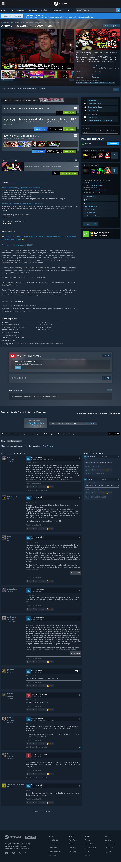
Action (90, 82)
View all (109, 389)
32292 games (11, 619)
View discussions (89, 213)
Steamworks (53, 848)
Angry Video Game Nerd (99, 190)
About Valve (73, 840)
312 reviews (10, 758)
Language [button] (35, 434)
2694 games (10, 756)
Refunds (87, 855)
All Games (4, 23)
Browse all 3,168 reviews (42, 811)
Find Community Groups (92, 216)
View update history (90, 206)
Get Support (109, 848)
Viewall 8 (114, 170)
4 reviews (10, 698)
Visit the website (89, 196)
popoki (9, 457)
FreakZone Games (98, 75)
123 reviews (10, 461)
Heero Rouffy (12, 496)
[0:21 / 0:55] (37, 49)
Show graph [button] (112, 434)
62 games (10, 696)
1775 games (10, 720)
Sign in (4, 88)
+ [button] (113, 82)
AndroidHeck (12, 589)
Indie (85, 82)
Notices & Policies (91, 848)
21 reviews (10, 499)
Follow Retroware (26, 361)
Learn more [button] (112, 144)
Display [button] (71, 434)
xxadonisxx (11, 617)
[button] (5, 10)
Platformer (79, 82)
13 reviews (10, 591)
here (48, 396)
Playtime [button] (61, 434)
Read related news (90, 209)
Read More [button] (75, 573)
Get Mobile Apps (110, 844)
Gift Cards (52, 855)
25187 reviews (11, 621)
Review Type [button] (6, 434)
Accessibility (89, 844)
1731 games (10, 459)
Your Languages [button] (13, 441)
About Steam (53, 840)
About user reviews (101, 413)
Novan (9, 536)
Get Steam (108, 840)
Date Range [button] (48, 434)
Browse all (73, 160)
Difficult (96, 82)
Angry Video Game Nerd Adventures (29, 122)
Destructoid (6, 210)
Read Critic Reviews (100, 235)
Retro (109, 82)
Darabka (10, 718)
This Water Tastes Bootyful (16, 784)
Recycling (72, 852)
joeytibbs (10, 670)
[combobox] (96, 10)
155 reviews (10, 722)
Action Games (14, 23)
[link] (55, 129)
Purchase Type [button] (21, 434)
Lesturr (10, 694)
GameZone (6, 217)
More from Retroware (28, 356)
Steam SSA (53, 844)
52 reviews (10, 787)
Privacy (87, 840)
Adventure (103, 82)
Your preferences (114, 413)
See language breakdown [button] (84, 413)
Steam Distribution (55, 852)
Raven (9, 754)
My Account (109, 852)
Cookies (87, 852)
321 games (10, 539)
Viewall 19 (114, 155)
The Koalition (6, 223)
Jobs (70, 844)
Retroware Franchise (27, 23)
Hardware (72, 848)
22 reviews (10, 672)
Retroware (95, 77)
